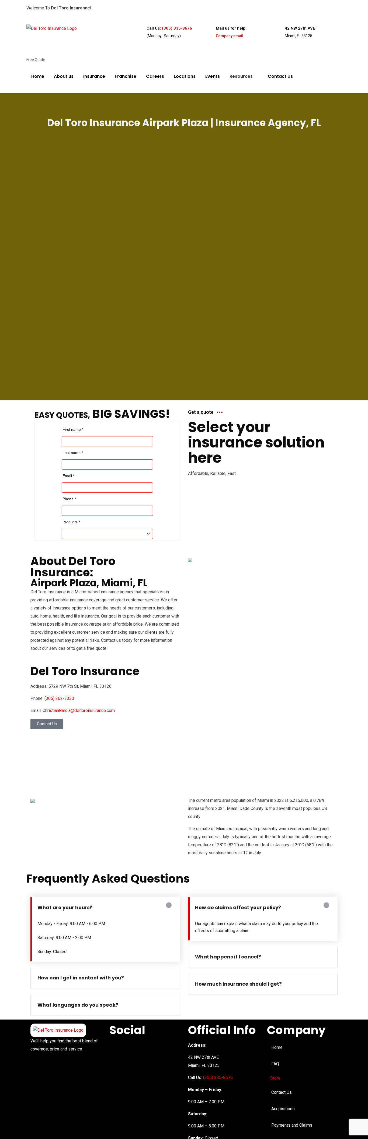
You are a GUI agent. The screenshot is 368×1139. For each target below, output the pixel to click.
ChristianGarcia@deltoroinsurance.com (79, 710)
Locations (185, 76)
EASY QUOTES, (62, 415)
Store (275, 1078)
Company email (229, 36)
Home (37, 76)
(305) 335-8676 (177, 28)
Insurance (94, 76)
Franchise (125, 76)
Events (212, 76)
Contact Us (280, 76)
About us (64, 76)
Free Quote (35, 60)
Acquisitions (283, 1108)
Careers (155, 76)
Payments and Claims (291, 1125)
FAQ (275, 1063)
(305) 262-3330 (59, 698)
